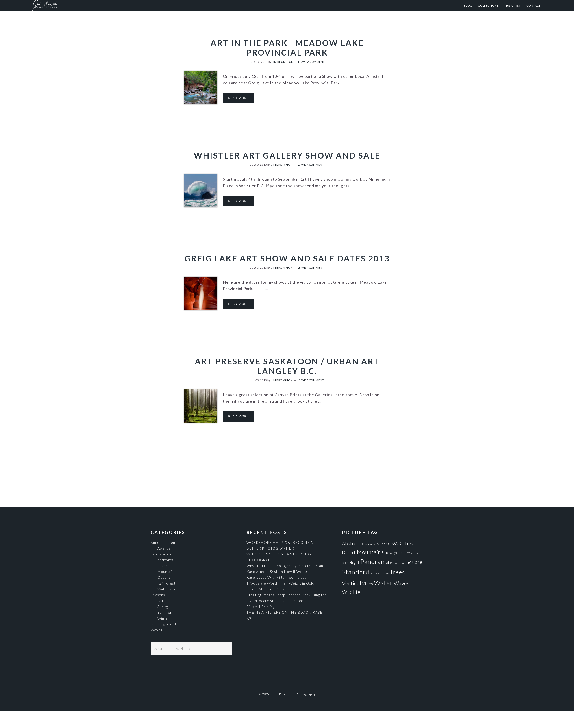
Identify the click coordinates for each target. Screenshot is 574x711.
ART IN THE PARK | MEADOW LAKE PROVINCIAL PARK (287, 47)
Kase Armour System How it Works (277, 571)
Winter (163, 618)
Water (383, 583)
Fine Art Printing (260, 606)
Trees (397, 572)
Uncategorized (163, 624)
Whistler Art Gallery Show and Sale (287, 155)
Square (414, 562)
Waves (156, 630)
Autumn (164, 600)
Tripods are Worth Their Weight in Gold (280, 583)
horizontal (166, 560)
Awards (163, 548)
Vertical (351, 583)
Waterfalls (166, 589)
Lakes (162, 565)
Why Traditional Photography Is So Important (285, 565)
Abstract (351, 543)
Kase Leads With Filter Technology (276, 577)
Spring (162, 606)
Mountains (166, 571)
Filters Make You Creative (269, 589)
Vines (367, 583)
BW (395, 543)
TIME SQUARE (380, 573)
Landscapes (161, 554)
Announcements (164, 542)
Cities (406, 543)
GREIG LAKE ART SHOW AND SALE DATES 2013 (287, 258)
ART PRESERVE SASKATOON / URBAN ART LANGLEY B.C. (287, 366)
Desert (349, 552)
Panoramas (398, 563)
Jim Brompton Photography (76, 5)
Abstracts (368, 544)
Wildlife (351, 592)
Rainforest (166, 583)
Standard (356, 572)
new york (394, 552)
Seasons (158, 595)
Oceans (164, 577)
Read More (238, 98)
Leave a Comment (311, 61)
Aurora (383, 543)
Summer (164, 612)
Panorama (374, 561)
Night (354, 562)
